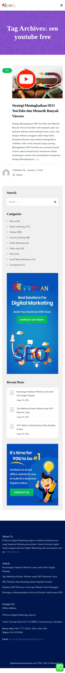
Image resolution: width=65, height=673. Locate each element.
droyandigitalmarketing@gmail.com (26, 639)
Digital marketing (17, 226)
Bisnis (12, 221)
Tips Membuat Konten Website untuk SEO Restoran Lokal (35, 410)
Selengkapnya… (13, 552)
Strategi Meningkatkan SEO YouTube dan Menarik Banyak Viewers (35, 110)
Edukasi (13, 232)
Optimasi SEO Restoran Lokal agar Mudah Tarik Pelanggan (30, 587)
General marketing (17, 237)
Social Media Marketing (20, 259)
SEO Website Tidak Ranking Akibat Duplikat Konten (36, 427)
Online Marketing (17, 243)
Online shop (15, 248)
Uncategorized (16, 265)
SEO (12, 254)
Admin (19, 175)
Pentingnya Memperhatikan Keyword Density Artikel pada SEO (32, 592)
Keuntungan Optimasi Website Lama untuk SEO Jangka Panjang (35, 394)
